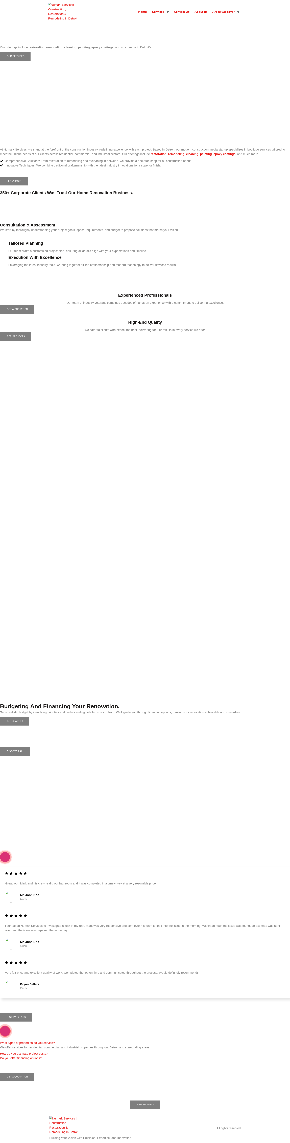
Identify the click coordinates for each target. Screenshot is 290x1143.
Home (142, 12)
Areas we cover (223, 12)
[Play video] (5, 857)
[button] (27, 1043)
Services (158, 12)
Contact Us (181, 12)
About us (201, 12)
